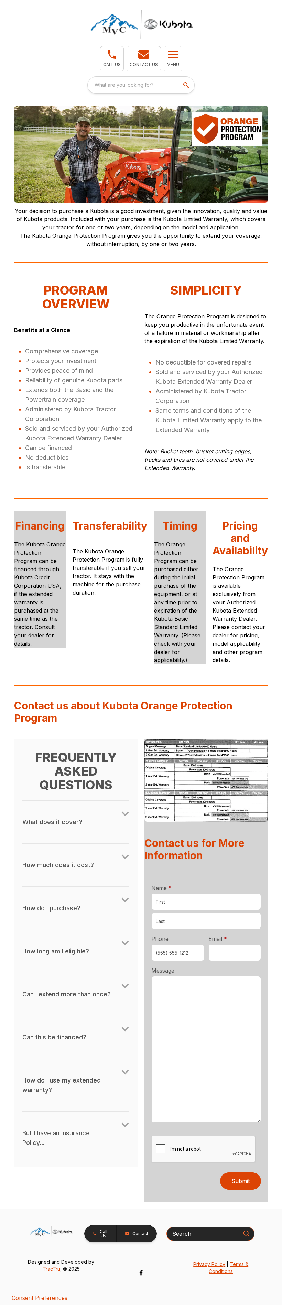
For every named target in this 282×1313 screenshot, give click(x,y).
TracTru (51, 1269)
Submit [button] (240, 1181)
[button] (112, 58)
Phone (160, 938)
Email (228, 938)
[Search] (246, 1233)
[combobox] (141, 85)
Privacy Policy (209, 1264)
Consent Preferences (39, 1297)
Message (162, 970)
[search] (186, 85)
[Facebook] (141, 1273)
